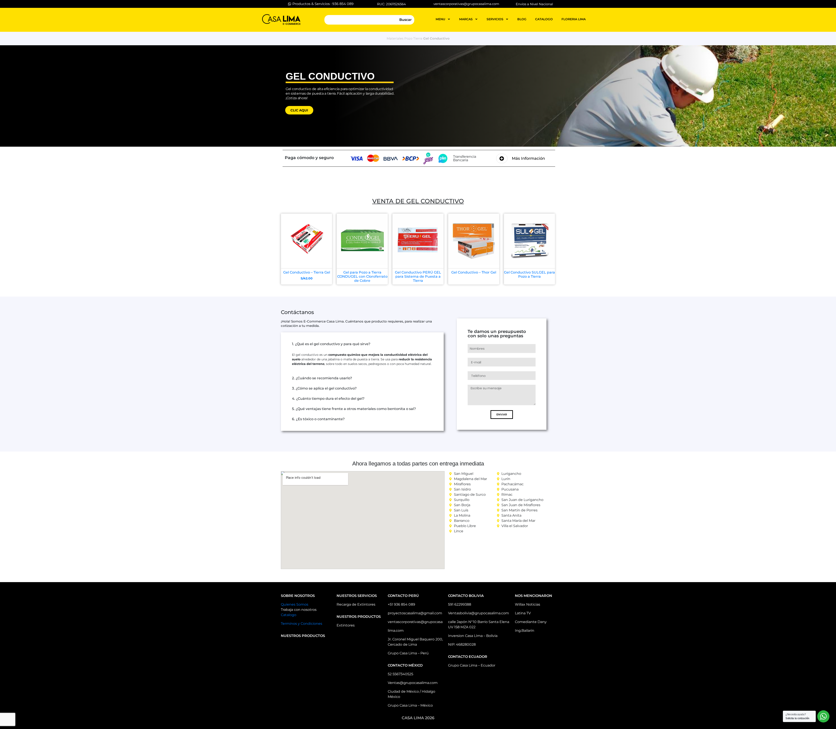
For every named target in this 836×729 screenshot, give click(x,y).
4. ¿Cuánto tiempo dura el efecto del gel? (328, 398)
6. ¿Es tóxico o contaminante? (318, 419)
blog (521, 19)
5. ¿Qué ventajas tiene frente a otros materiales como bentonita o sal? (354, 409)
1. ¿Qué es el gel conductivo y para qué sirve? (331, 344)
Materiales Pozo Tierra (404, 38)
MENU (440, 19)
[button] (362, 344)
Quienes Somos (294, 604)
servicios (495, 19)
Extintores (346, 625)
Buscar (405, 20)
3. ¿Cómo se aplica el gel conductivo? (324, 388)
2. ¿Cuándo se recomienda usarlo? (322, 378)
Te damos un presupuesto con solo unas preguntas (497, 333)
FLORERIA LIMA (573, 19)
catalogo (544, 19)
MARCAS (466, 19)
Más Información (528, 158)
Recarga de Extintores (356, 604)
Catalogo (288, 615)
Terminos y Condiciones (301, 623)
